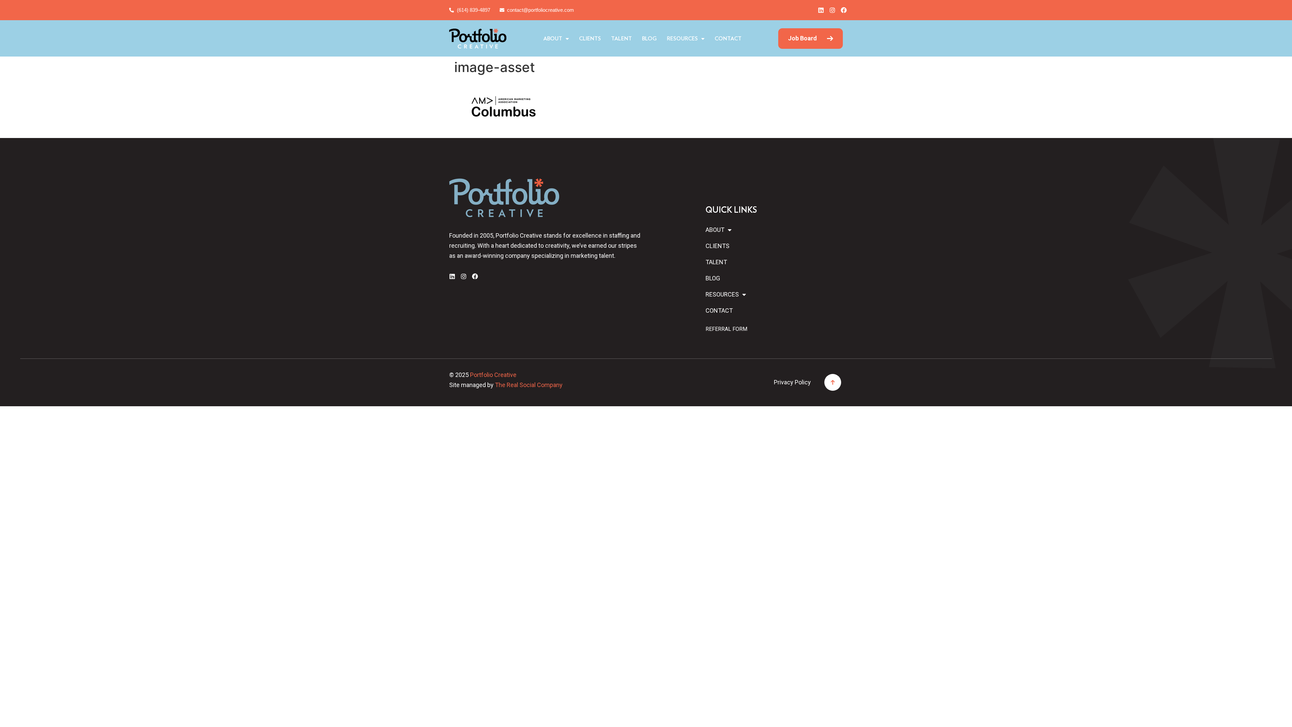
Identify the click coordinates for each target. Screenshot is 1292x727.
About (552, 38)
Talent (621, 38)
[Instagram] (832, 10)
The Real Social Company (529, 384)
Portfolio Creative (493, 374)
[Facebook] (844, 10)
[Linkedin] (821, 10)
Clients (590, 38)
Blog (649, 38)
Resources (682, 38)
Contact (728, 38)
